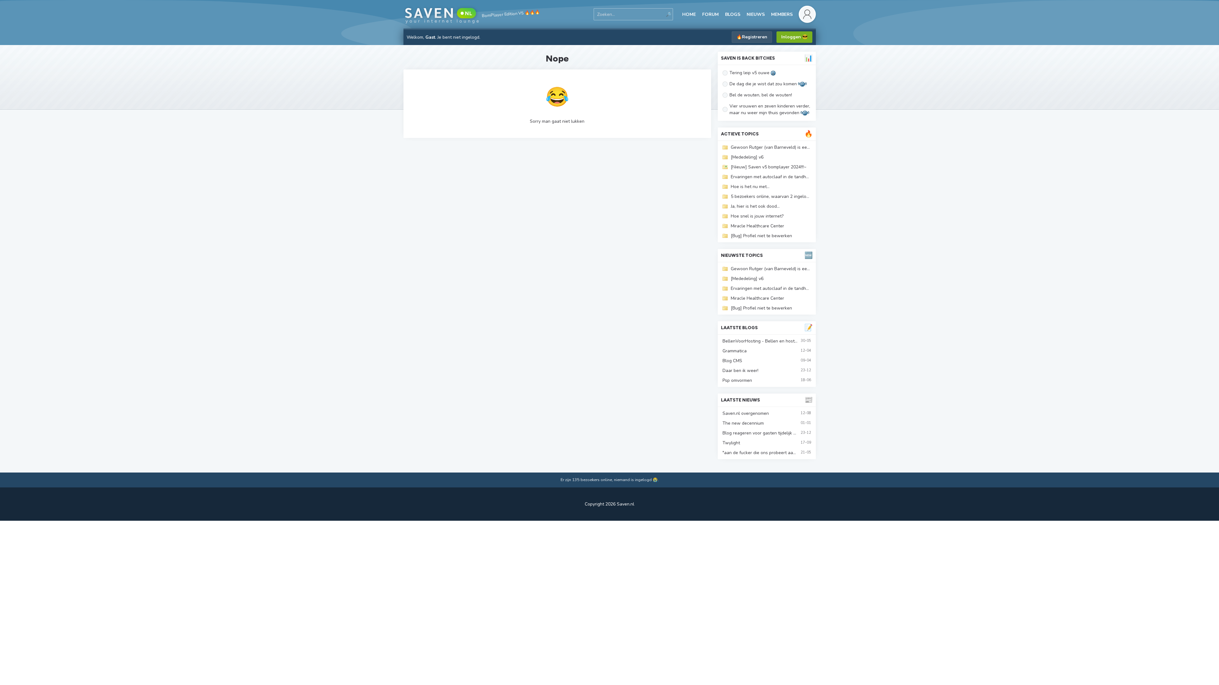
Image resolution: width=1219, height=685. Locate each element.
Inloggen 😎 (794, 37)
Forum (710, 14)
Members (782, 14)
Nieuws (756, 14)
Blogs (732, 14)
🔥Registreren (751, 37)
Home (689, 14)
